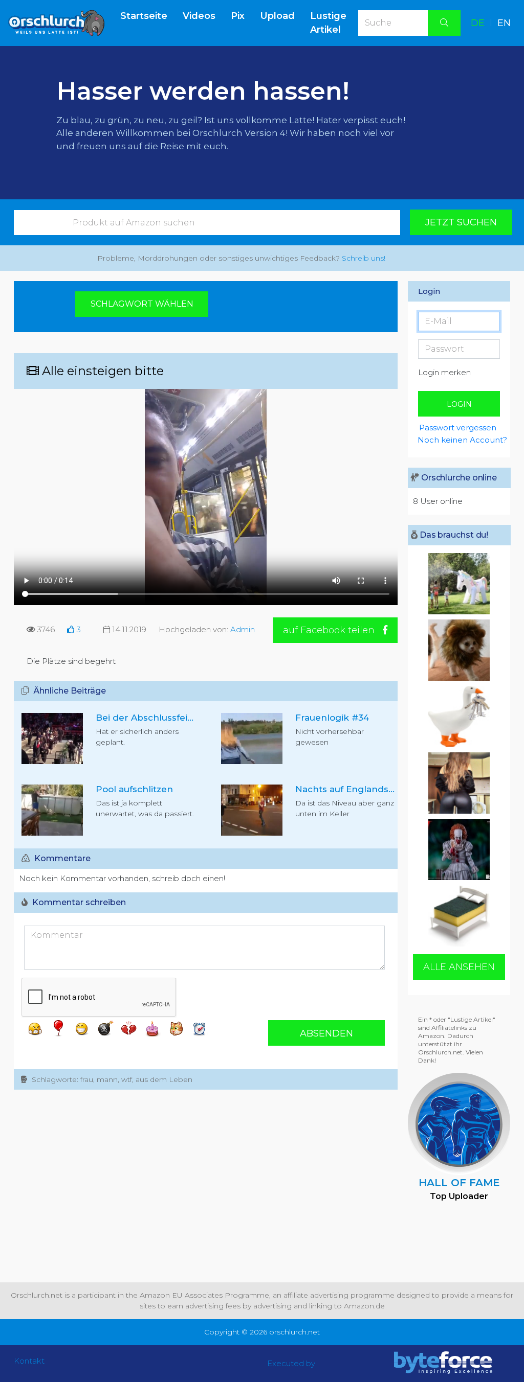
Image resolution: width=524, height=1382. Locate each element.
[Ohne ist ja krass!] (459, 783)
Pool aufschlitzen (134, 789)
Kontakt (29, 1361)
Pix (238, 15)
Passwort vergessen (457, 427)
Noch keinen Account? (458, 440)
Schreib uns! (363, 258)
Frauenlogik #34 (332, 717)
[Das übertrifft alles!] (459, 916)
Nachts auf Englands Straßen (361, 789)
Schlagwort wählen (142, 304)
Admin (242, 629)
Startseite (147, 15)
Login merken (444, 372)
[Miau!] (459, 650)
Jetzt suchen (461, 222)
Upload (277, 15)
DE (478, 23)
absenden (326, 1033)
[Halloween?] (459, 849)
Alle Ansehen (459, 967)
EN (504, 23)
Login (459, 404)
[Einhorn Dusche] (459, 583)
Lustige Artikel (328, 22)
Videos (199, 15)
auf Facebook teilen (330, 630)
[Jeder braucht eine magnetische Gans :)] (459, 716)
